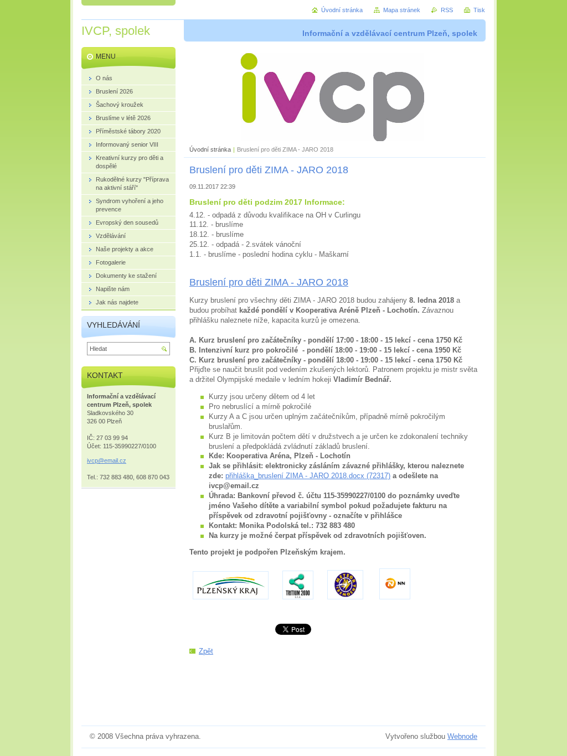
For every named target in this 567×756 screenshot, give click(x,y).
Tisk (479, 10)
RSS (447, 10)
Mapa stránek (401, 10)
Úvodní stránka (210, 149)
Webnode (462, 736)
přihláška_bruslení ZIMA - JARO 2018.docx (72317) (307, 476)
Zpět (206, 651)
